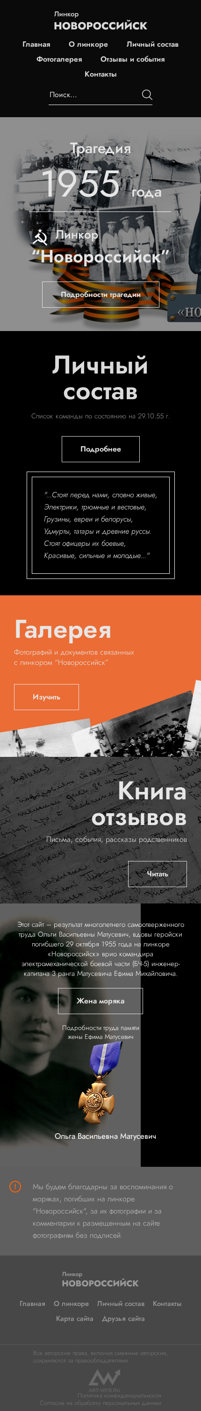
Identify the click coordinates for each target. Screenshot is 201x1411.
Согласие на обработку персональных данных (100, 1402)
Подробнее (100, 449)
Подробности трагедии (101, 294)
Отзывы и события (132, 59)
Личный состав (153, 44)
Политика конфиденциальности (119, 1395)
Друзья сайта (123, 1318)
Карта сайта (74, 1318)
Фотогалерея (59, 59)
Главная (36, 44)
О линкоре (88, 44)
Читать (157, 873)
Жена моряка (100, 1000)
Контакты (101, 74)
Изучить (46, 696)
